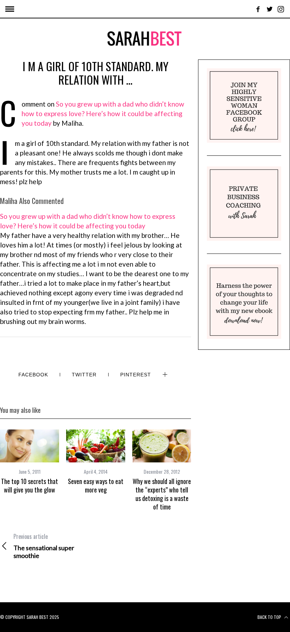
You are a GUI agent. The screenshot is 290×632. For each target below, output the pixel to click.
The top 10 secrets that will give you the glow (29, 485)
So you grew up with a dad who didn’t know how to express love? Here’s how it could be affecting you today (103, 113)
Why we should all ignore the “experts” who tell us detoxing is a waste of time (162, 494)
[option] (29, 461)
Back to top (269, 617)
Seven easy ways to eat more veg (95, 485)
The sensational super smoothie (43, 546)
